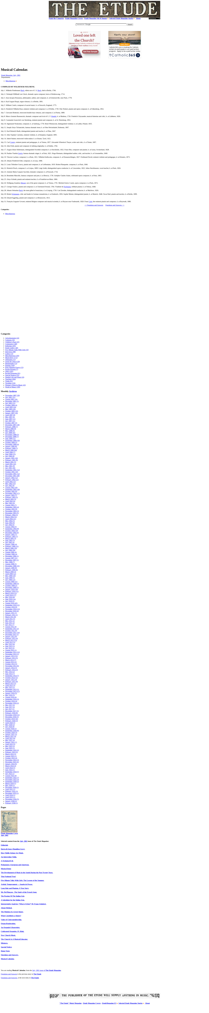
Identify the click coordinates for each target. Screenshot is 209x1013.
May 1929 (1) (10, 785)
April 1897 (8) (10, 415)
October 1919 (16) (11, 719)
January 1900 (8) (11, 446)
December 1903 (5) (12, 513)
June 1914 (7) (10, 674)
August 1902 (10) (11, 487)
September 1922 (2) (12, 750)
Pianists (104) (10, 365)
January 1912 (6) (11, 636)
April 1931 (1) (10, 789)
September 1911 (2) (12, 629)
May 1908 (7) (10, 562)
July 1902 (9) (9, 486)
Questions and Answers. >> (114, 205)
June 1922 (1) (10, 748)
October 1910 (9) (11, 607)
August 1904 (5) (11, 527)
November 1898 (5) (12, 435)
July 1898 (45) (10, 433)
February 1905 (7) (11, 536)
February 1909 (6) (11, 570)
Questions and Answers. (9, 978)
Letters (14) (9, 354)
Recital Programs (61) (12, 373)
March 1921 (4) (10, 736)
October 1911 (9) (11, 631)
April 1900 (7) (10, 452)
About (138, 18)
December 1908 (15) (12, 566)
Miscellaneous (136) (12, 356)
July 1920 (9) (9, 727)
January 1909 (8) (11, 568)
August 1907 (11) (11, 558)
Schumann (15, 194)
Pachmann (67, 187)
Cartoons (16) (10, 340)
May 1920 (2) (10, 725)
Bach (22, 90)
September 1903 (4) (12, 507)
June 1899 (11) (10, 438)
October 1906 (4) (11, 554)
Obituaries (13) (10, 360)
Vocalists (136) (10, 383)
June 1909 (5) (10, 578)
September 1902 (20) (12, 489)
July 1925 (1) (9, 774)
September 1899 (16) (12, 440)
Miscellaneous (10, 81)
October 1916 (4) (11, 701)
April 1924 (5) (10, 768)
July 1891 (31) (10, 397)
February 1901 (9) (11, 460)
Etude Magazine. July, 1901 (10, 75)
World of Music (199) (12, 387)
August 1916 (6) (11, 697)
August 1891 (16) (11, 399)
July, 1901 (23, 841)
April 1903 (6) (10, 501)
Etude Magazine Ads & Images (95, 18)
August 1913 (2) (11, 662)
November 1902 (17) (12, 493)
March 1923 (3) (10, 754)
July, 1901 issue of (46, 970)
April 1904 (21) (10, 519)
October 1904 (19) (11, 531)
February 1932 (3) (11, 791)
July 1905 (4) (9, 542)
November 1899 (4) (12, 444)
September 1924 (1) (12, 772)
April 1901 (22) (10, 464)
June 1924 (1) (10, 770)
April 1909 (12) (10, 574)
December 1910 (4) (12, 611)
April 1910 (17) (10, 595)
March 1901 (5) (10, 462)
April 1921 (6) (10, 738)
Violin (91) (9, 381)
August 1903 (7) (11, 505)
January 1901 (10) (11, 458)
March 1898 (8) (10, 429)
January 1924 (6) (11, 764)
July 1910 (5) (9, 601)
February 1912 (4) (11, 638)
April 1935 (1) (10, 797)
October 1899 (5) (11, 442)
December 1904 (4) (12, 533)
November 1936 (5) (12, 799)
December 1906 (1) (12, 556)
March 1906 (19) (11, 548)
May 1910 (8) (10, 597)
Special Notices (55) (12, 375)
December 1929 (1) (12, 787)
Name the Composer (56, 18)
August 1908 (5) (11, 564)
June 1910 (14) (10, 599)
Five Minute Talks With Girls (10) (17, 350)
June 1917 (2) (10, 707)
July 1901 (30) (10, 468)
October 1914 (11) (11, 678)
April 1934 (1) (10, 795)
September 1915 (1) (12, 689)
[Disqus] (104, 247)
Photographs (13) (11, 363)
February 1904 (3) (11, 515)
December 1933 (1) (12, 793)
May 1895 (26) (10, 409)
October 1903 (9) (11, 509)
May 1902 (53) (10, 484)
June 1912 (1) (10, 646)
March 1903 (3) (10, 499)
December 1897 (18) (12, 425)
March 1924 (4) (10, 766)
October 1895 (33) (11, 411)
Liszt (90, 201)
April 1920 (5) (10, 723)
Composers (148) (11, 344)
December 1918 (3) (12, 717)
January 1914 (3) (11, 668)
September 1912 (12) (12, 652)
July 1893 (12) (10, 403)
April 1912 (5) (10, 642)
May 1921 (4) (10, 740)
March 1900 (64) (11, 450)
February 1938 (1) (11, 803)
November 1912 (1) (12, 654)
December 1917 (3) (12, 711)
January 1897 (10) (11, 413)
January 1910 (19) (11, 589)
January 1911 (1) (11, 613)
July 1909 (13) (10, 580)
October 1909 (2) (11, 585)
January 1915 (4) (11, 680)
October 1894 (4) (11, 405)
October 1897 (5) (11, 423)
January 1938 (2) (11, 801)
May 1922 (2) (10, 746)
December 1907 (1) (12, 560)
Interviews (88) (10, 352)
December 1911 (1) (12, 634)
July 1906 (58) (10, 550)
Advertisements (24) (12, 338)
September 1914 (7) (12, 676)
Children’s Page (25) (12, 342)
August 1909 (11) (11, 582)
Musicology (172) (11, 358)
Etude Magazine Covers (74, 18)
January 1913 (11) (11, 656)
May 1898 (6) (10, 431)
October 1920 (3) (11, 732)
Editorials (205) (10, 346)
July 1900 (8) (9, 456)
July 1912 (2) (9, 648)
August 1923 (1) (11, 756)
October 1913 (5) (11, 664)
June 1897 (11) (10, 419)
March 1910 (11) (11, 593)
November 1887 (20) (12, 395)
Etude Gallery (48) (11, 348)
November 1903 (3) (12, 511)
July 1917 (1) (9, 709)
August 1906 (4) (11, 552)
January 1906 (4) (11, 544)
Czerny (12, 142)
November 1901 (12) (12, 474)
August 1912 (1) (11, 650)
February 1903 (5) (11, 497)
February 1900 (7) (11, 448)
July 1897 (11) (10, 421)
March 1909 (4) (10, 572)
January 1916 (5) (11, 693)
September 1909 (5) (12, 584)
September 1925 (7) (12, 778)
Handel (53, 116)
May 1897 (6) (10, 417)
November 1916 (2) (12, 703)
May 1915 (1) (10, 687)
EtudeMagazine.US (109, 1003)
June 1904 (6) (10, 523)
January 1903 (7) (11, 495)
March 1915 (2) (10, 683)
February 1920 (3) (11, 721)
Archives (13, 391)
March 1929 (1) (10, 783)
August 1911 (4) (10, 627)
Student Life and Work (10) (14, 377)
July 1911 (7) (9, 625)
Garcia (20, 153)
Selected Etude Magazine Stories (121, 18)
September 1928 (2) (12, 781)
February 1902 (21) (12, 480)
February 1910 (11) (12, 591)
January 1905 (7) (11, 535)
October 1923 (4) (11, 758)
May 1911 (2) (10, 621)
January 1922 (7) (11, 742)
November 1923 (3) (12, 760)
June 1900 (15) (10, 454)
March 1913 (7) (10, 660)
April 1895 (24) (10, 407)
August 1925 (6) (11, 776)
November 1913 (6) (12, 666)
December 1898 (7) (12, 437)
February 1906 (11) (12, 546)
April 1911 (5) (10, 619)
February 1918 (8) (11, 713)
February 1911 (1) (11, 615)
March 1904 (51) (11, 517)
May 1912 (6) (10, 644)
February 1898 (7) (11, 427)
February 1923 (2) (11, 752)
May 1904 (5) (10, 521)
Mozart (23, 183)
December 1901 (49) (12, 476)
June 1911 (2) (10, 623)
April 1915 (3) (10, 685)
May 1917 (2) (10, 705)
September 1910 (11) (12, 605)
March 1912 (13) (11, 640)
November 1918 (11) (12, 715)
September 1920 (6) (12, 731)
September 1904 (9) (12, 529)
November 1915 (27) (12, 691)
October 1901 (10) (11, 472)
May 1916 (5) (10, 695)
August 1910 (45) (11, 603)
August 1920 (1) (11, 729)
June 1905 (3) (10, 540)
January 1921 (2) (11, 734)
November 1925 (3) (12, 780)
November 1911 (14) (12, 633)
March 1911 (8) (10, 617)
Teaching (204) (10, 379)
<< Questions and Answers (94, 205)
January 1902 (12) (11, 478)
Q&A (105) (9, 371)
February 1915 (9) (11, 682)
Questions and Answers (9, 974)
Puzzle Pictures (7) (11, 369)
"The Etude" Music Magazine (70, 1003)
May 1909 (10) (10, 576)
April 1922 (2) (10, 744)
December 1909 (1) (12, 587)
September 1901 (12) (12, 470)
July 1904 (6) (9, 525)
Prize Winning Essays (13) (14, 367)
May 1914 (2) (10, 672)
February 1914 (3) (11, 670)
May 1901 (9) (10, 466)
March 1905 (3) (10, 538)
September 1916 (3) (12, 699)
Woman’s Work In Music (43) (15, 385)
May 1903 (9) (10, 503)
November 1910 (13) (12, 609)
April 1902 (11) (10, 482)
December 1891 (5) (12, 401)
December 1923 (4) (12, 762)
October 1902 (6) (11, 491)
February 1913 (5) (11, 658)
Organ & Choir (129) (12, 361)
